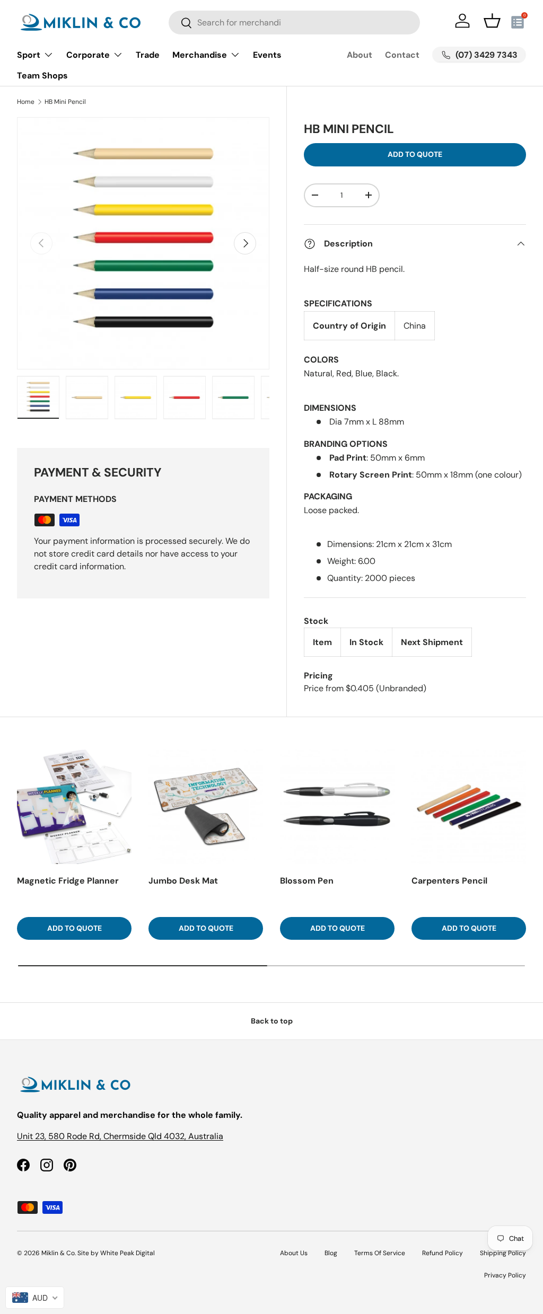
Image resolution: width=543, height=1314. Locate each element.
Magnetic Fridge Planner (68, 880)
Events (267, 54)
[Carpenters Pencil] (468, 806)
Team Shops (42, 75)
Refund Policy (442, 1253)
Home (25, 102)
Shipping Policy (503, 1253)
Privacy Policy (505, 1275)
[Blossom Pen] (337, 806)
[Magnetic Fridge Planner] (74, 806)
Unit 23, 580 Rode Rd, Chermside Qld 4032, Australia (120, 1136)
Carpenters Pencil (449, 880)
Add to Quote (415, 154)
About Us (294, 1253)
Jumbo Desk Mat (183, 880)
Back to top (272, 1021)
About (359, 54)
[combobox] (294, 22)
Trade (148, 54)
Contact (402, 54)
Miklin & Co (58, 1253)
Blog (331, 1253)
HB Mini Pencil (65, 102)
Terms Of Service (379, 1253)
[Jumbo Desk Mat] (205, 806)
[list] (143, 243)
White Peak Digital (127, 1253)
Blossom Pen (307, 880)
